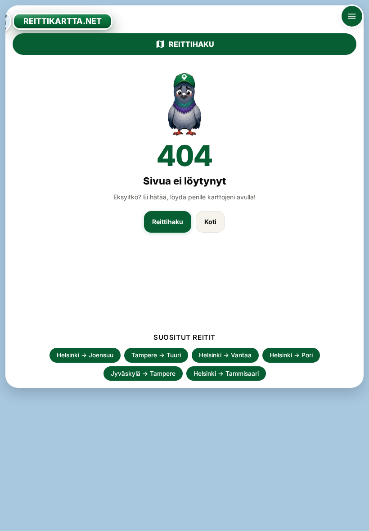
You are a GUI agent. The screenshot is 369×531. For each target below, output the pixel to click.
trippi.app (262, 521)
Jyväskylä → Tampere (143, 373)
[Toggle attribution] (359, 521)
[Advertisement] (184, 287)
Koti (210, 221)
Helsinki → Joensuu (85, 355)
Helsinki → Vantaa (225, 355)
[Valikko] (352, 16)
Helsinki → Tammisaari (226, 373)
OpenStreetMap (302, 521)
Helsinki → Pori (291, 355)
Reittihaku (191, 44)
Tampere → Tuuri (156, 355)
